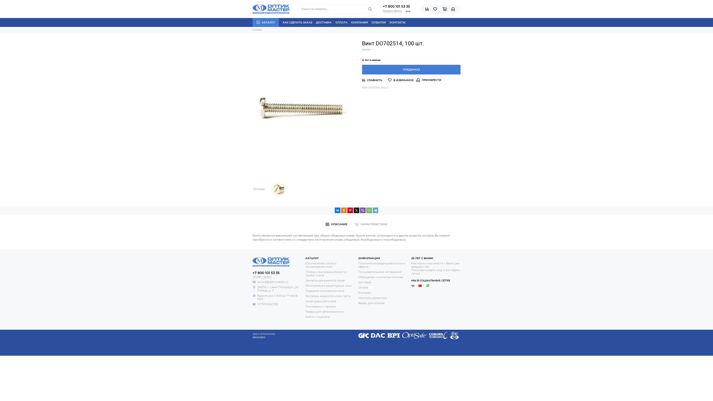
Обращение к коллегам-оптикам (380, 277)
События (379, 22)
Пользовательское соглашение (380, 272)
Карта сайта (259, 337)
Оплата (341, 22)
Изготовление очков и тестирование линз (320, 265)
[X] (356, 210)
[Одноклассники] (344, 210)
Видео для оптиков (371, 303)
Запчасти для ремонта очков (325, 280)
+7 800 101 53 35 (396, 6)
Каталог (268, 22)
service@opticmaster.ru (272, 282)
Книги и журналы (317, 317)
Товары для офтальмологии (324, 311)
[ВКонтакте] (337, 210)
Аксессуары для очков (320, 301)
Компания (359, 22)
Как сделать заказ (297, 22)
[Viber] (363, 210)
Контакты (398, 22)
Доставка (324, 22)
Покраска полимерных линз (324, 291)
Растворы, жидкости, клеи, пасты (328, 296)
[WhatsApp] (369, 210)
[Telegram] (375, 210)
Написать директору (372, 298)
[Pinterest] (350, 210)
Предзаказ (411, 69)
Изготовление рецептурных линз (328, 285)
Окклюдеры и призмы (320, 306)
